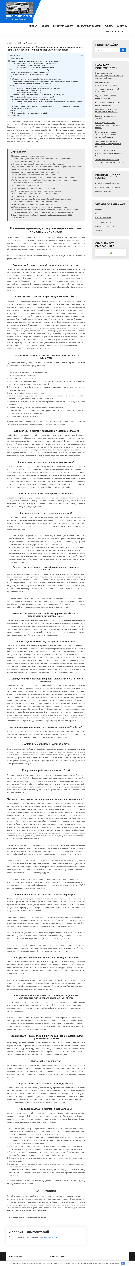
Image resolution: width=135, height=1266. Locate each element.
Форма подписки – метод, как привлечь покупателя (32, 84)
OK (123, 1263)
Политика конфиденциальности (107, 187)
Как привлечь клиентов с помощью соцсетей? (30, 77)
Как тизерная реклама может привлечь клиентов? (31, 72)
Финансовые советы (117, 32)
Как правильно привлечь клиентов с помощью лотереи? (35, 99)
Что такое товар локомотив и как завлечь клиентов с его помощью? (38, 95)
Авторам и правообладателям (107, 183)
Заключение (14, 115)
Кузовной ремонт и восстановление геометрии (106, 83)
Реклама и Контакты (103, 191)
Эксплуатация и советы (89, 26)
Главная (33, 26)
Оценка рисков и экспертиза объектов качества (106, 97)
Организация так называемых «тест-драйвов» (31, 111)
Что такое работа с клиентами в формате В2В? (31, 113)
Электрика (122, 26)
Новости (45, 26)
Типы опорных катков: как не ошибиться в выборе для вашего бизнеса (108, 143)
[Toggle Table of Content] (80, 55)
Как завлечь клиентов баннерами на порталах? (30, 75)
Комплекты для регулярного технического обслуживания (106, 110)
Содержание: (18, 58)
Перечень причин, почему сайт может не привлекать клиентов (35, 68)
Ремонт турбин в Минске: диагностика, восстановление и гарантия (107, 125)
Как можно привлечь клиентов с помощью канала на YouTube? (37, 88)
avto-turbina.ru (19, 16)
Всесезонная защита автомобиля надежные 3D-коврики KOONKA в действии (109, 75)
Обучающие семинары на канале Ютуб (29, 90)
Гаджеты (109, 26)
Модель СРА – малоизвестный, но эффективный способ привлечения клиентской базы (45, 81)
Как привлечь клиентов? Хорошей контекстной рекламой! (34, 70)
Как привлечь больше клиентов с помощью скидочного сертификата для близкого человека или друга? (48, 103)
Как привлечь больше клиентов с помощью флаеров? (34, 97)
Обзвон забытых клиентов (23, 109)
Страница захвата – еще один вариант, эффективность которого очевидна (41, 86)
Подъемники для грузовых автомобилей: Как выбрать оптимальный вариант (105, 134)
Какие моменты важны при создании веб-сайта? (31, 66)
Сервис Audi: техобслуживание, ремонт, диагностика (107, 103)
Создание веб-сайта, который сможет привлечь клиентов (34, 64)
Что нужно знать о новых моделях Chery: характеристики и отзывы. (108, 153)
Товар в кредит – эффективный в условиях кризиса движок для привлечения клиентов (46, 106)
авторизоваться (50, 1237)
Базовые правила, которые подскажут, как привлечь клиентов (33, 61)
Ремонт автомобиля (63, 26)
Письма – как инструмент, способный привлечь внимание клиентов (38, 79)
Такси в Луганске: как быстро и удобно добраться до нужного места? (110, 161)
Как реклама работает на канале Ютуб (29, 92)
